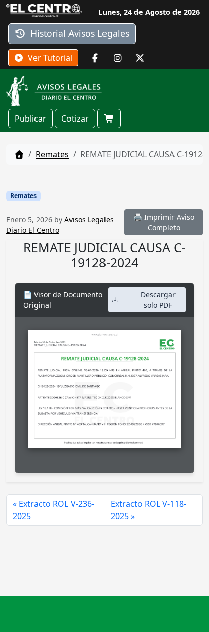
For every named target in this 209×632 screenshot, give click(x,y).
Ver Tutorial (49, 57)
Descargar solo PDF (158, 300)
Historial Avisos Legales (78, 33)
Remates (52, 154)
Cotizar (75, 118)
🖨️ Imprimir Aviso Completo (163, 222)
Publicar (30, 118)
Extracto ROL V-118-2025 (148, 510)
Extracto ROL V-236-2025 (53, 510)
